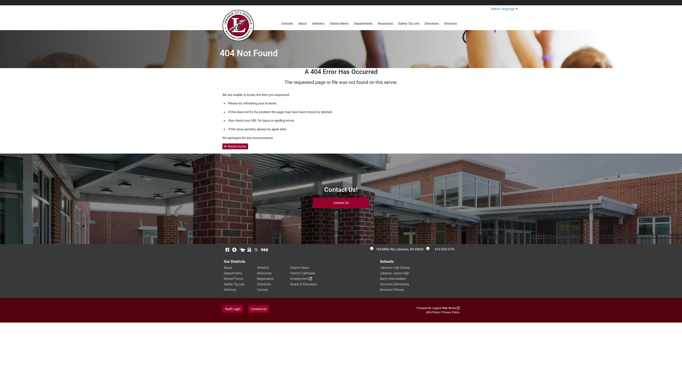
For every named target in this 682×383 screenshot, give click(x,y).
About (302, 23)
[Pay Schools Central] (234, 250)
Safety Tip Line (408, 23)
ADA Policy (433, 312)
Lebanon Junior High (394, 273)
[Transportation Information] (249, 250)
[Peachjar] (256, 250)
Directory (450, 23)
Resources (385, 23)
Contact (262, 290)
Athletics (318, 23)
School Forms (233, 279)
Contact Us (341, 203)
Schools (287, 23)
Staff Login (232, 309)
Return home (236, 146)
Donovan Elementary (394, 284)
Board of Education (303, 284)
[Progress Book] (242, 250)
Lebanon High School (395, 268)
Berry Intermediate (393, 279)
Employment (299, 279)
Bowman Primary (392, 290)
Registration (265, 279)
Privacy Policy (451, 312)
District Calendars (302, 273)
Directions (432, 23)
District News (339, 23)
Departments (363, 23)
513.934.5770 (444, 249)
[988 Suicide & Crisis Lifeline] (264, 250)
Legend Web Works (444, 308)
